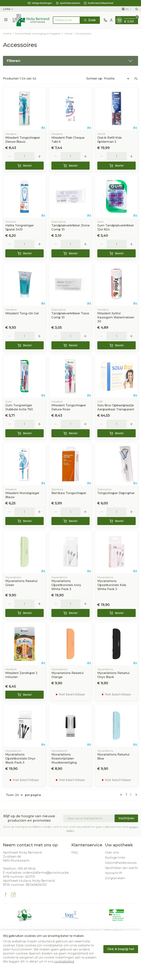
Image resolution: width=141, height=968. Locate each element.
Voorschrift (113, 873)
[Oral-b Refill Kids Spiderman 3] (116, 108)
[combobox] (66, 20)
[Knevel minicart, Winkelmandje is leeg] (119, 20)
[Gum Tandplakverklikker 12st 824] (116, 196)
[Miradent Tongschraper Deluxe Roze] (70, 376)
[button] (70, 61)
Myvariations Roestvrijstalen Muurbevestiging (64, 758)
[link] (121, 794)
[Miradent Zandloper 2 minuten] (24, 643)
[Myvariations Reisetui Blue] (116, 725)
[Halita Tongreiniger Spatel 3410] (24, 196)
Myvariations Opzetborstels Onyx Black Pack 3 (20, 758)
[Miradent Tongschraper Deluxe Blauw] (24, 108)
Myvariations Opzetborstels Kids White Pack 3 (111, 585)
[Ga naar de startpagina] (30, 20)
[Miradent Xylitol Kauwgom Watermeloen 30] (116, 284)
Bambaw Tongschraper (68, 493)
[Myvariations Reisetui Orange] (70, 643)
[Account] (111, 20)
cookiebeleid (64, 961)
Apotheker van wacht (121, 868)
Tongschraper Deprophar (116, 493)
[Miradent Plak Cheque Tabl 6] (70, 108)
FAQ (74, 852)
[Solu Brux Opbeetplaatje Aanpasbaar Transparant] (116, 376)
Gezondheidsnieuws (120, 862)
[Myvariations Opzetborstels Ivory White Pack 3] (70, 552)
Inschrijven (126, 818)
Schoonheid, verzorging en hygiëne (38, 33)
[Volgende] (135, 794)
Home (7, 33)
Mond (68, 33)
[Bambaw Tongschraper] (70, 464)
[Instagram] (13, 894)
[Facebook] (5, 894)
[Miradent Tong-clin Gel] (24, 284)
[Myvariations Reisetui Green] (24, 552)
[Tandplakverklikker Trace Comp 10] (70, 284)
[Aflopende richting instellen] (136, 78)
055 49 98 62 (27, 868)
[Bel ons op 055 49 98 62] (105, 20)
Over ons (112, 852)
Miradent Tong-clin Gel (22, 313)
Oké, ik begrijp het (120, 949)
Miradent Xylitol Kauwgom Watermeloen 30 (115, 317)
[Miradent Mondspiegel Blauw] (24, 464)
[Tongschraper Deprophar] (116, 464)
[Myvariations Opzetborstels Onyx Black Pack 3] (24, 725)
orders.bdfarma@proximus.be (46, 872)
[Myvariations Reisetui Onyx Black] (116, 643)
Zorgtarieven (115, 878)
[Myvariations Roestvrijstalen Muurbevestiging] (70, 725)
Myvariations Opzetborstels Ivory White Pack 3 (66, 585)
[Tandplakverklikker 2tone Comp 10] (70, 196)
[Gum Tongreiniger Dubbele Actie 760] (24, 376)
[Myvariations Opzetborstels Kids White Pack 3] (116, 552)
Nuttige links (115, 857)
